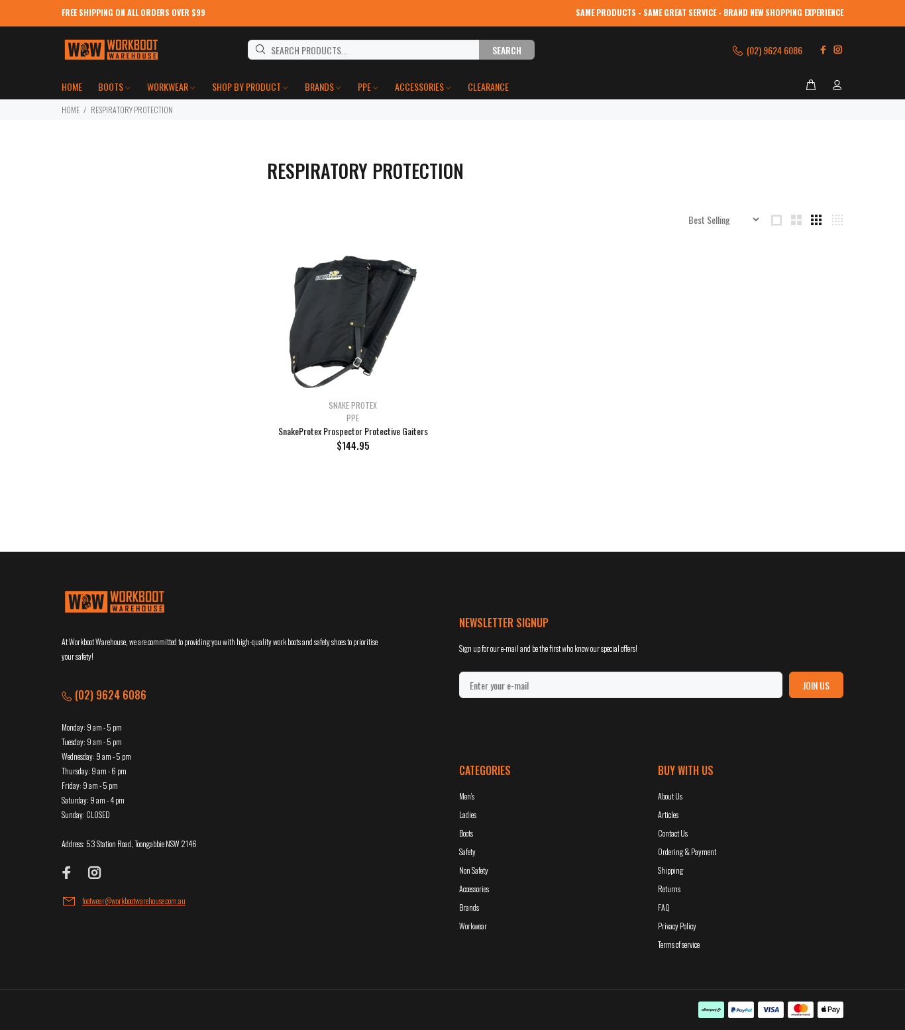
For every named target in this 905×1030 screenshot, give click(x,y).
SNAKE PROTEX (353, 405)
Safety (467, 851)
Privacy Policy (677, 925)
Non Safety (473, 870)
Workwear (473, 925)
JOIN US (816, 685)
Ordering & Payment (687, 851)
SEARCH (506, 50)
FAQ (664, 907)
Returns (669, 888)
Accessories (474, 888)
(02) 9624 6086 (773, 50)
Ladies (467, 814)
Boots (466, 833)
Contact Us (673, 833)
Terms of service (679, 944)
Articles (668, 814)
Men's (466, 795)
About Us (670, 795)
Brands (469, 907)
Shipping (670, 870)
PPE (352, 417)
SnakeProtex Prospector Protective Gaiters (353, 431)
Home (71, 109)
